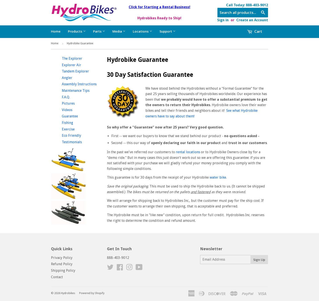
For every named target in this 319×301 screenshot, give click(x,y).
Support (166, 31)
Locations (141, 31)
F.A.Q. (66, 97)
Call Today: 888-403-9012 (247, 5)
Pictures (68, 103)
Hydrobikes (68, 293)
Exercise (68, 129)
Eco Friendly (71, 135)
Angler (67, 78)
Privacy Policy (61, 258)
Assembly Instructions (79, 84)
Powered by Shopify (91, 293)
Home (56, 31)
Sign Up (259, 259)
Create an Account (252, 20)
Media (117, 31)
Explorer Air (71, 65)
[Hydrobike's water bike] (68, 170)
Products (75, 31)
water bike (218, 177)
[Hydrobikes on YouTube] (139, 268)
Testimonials (72, 142)
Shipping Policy (63, 270)
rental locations (188, 152)
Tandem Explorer (75, 71)
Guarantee (70, 116)
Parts (97, 31)
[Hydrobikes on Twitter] (110, 268)
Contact (57, 277)
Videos (67, 110)
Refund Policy (61, 264)
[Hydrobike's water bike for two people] (68, 198)
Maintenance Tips (75, 91)
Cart (257, 31)
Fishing (67, 123)
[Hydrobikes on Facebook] (120, 268)
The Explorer (72, 58)
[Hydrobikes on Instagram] (129, 268)
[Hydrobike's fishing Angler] (68, 223)
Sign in (223, 20)
